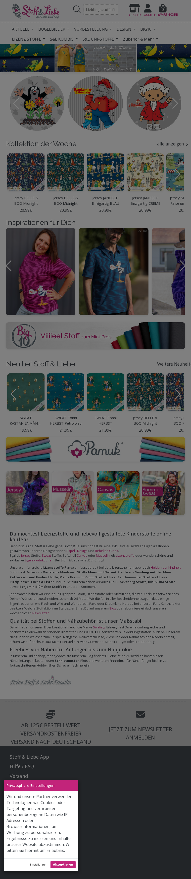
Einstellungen (38, 864)
